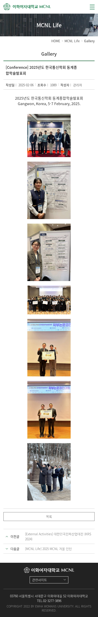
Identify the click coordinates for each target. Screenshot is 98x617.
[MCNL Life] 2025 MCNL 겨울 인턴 (48, 548)
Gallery (89, 40)
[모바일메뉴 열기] (92, 7)
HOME (55, 40)
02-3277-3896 (52, 600)
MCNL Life (72, 40)
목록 (49, 516)
